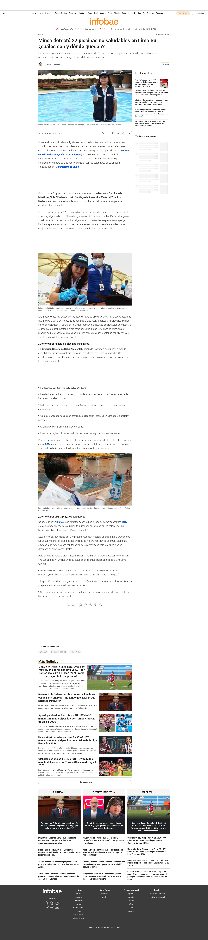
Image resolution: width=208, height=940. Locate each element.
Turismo (159, 13)
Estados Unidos (61, 13)
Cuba (124, 13)
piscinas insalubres (58, 652)
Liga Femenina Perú (72, 29)
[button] (4, 13)
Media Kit (131, 911)
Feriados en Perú (131, 29)
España (81, 13)
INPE (148, 29)
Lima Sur (43, 652)
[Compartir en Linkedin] (118, 133)
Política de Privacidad (157, 897)
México (89, 13)
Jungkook (120, 29)
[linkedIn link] (57, 907)
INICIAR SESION (198, 13)
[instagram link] (57, 903)
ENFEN (153, 29)
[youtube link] (47, 907)
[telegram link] (52, 907)
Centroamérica (106, 13)
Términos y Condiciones (157, 894)
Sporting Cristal (95, 29)
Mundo (117, 13)
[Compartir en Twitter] (113, 133)
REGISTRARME (183, 13)
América (78, 894)
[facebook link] (47, 903)
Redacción (104, 894)
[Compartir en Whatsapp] (103, 133)
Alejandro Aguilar (54, 64)
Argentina (49, 13)
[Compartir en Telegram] (123, 133)
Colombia (72, 13)
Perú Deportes (148, 13)
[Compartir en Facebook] (108, 133)
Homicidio (141, 29)
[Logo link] (104, 21)
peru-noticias (76, 652)
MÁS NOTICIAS (85, 782)
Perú (96, 13)
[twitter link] (52, 903)
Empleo (104, 897)
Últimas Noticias (134, 13)
